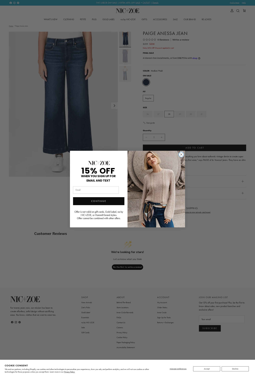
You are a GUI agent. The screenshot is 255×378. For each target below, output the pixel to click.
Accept (207, 369)
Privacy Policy (69, 372)
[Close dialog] (181, 154)
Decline (235, 369)
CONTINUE (98, 201)
